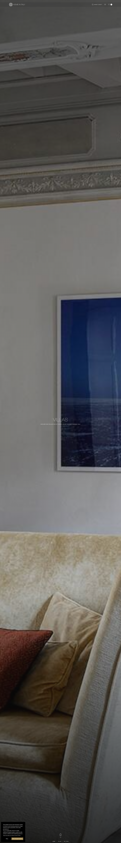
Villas (59, 841)
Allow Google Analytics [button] (17, 838)
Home (54, 841)
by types (66, 841)
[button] (12, 835)
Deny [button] (7, 838)
